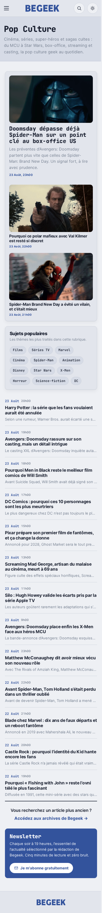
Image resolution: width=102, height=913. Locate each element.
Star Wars (42, 370)
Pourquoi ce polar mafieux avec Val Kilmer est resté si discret (48, 238)
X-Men (65, 370)
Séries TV (41, 350)
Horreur (20, 381)
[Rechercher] (79, 8)
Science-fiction (50, 381)
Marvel (64, 350)
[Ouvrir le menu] (7, 8)
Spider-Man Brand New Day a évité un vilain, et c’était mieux (49, 306)
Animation (71, 360)
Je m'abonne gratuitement (44, 868)
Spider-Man (43, 360)
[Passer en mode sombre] (92, 8)
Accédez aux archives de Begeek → (51, 818)
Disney (19, 370)
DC (76, 381)
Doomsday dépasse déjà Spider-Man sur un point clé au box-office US (47, 135)
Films (18, 350)
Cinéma (19, 360)
